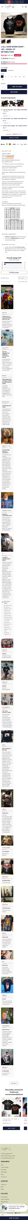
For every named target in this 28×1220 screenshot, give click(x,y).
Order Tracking (4, 1167)
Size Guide (3, 1169)
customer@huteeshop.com (7, 1158)
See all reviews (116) (14, 259)
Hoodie (5, 67)
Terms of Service (5, 1199)
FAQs (2, 1174)
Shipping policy (4, 1201)
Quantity (3, 83)
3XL (20, 76)
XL (11, 76)
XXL (15, 76)
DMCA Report (10, 1213)
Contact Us (4, 1176)
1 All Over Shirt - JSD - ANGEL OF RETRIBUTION (15, 118)
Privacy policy (4, 1197)
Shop (2, 1165)
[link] (4, 1207)
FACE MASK (4, 1172)
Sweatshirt (11, 70)
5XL (3, 79)
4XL (24, 76)
